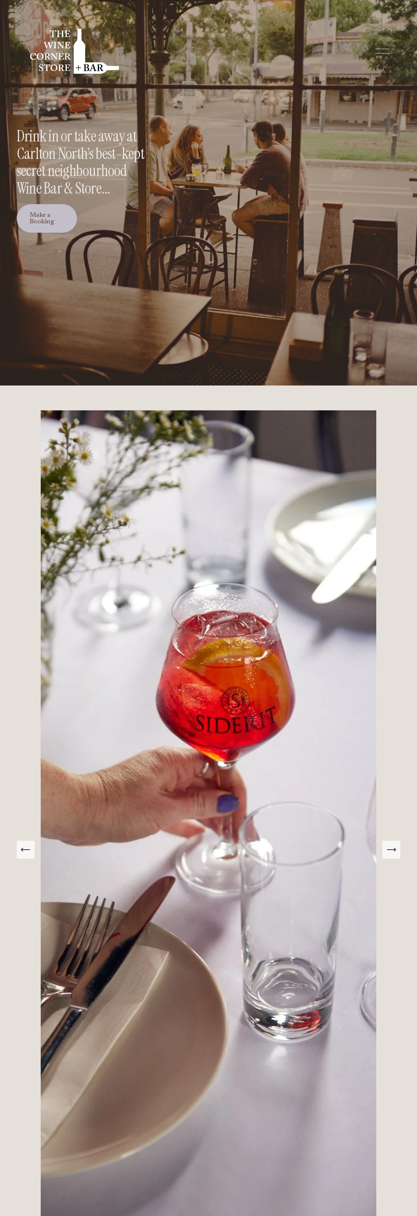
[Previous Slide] (26, 850)
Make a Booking (42, 218)
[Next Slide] (391, 850)
